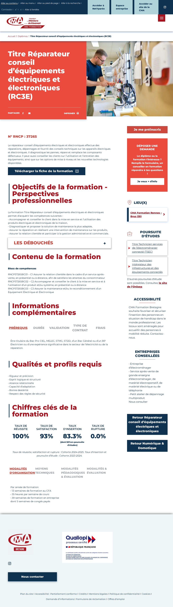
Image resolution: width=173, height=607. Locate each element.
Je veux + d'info (147, 181)
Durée (38, 328)
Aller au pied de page (47, 3)
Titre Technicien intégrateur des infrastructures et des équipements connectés (147, 266)
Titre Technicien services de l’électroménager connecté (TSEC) (147, 247)
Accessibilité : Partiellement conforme (56, 594)
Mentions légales (98, 594)
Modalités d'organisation (22, 470)
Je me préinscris (147, 129)
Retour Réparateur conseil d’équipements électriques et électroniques (147, 424)
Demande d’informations (60, 599)
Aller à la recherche (70, 3)
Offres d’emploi (116, 599)
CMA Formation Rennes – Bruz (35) (146, 214)
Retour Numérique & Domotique (147, 446)
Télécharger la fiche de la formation (44, 171)
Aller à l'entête (32, 9)
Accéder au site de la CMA (145, 7)
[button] (29, 113)
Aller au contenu (9, 3)
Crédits (83, 594)
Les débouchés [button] (33, 243)
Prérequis (18, 328)
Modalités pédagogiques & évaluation (73, 472)
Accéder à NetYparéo (98, 7)
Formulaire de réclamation (91, 599)
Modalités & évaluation (97, 470)
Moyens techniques (44, 470)
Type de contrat (80, 328)
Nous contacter (32, 576)
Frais (100, 328)
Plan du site (26, 594)
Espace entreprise (122, 7)
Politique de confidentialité (124, 594)
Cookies (146, 594)
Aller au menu (27, 3)
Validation (59, 328)
